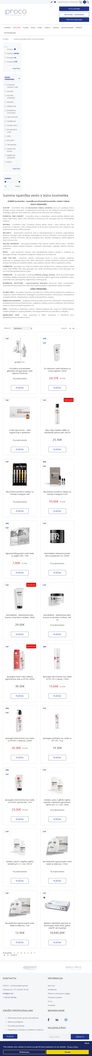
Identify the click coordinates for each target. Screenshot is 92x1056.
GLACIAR (10, 91)
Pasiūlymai (17, 27)
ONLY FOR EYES (12, 117)
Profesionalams (74, 19)
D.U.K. (50, 1001)
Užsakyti (80, 1037)
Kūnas (40, 27)
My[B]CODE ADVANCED (11, 156)
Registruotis (63, 2)
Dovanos (7, 27)
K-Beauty (47, 27)
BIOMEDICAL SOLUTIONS (11, 111)
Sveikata (56, 27)
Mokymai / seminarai (74, 14)
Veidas (33, 27)
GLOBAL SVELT (12, 125)
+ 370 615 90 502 (9, 997)
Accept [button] (67, 1052)
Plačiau (10, 1036)
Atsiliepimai (74, 9)
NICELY (9, 162)
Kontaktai (51, 1005)
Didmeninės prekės (11, 150)
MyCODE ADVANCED (11, 96)
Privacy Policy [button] (72, 1047)
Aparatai (79, 27)
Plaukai (25, 27)
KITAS (13, 955)
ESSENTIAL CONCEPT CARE (12, 86)
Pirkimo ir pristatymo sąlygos (59, 993)
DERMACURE (11, 106)
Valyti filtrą (16, 68)
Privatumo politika (55, 997)
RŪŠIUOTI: (7, 328)
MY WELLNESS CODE (12, 131)
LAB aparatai (11, 144)
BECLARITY (10, 140)
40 (73, 328)
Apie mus (51, 985)
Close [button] (87, 1043)
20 (70, 328)
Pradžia (5, 39)
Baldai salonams (67, 27)
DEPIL (9, 136)
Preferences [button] (24, 1052)
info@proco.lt (8, 993)
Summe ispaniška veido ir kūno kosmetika (29, 39)
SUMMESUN (11, 121)
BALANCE (10, 102)
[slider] (5, 181)
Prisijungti (74, 2)
